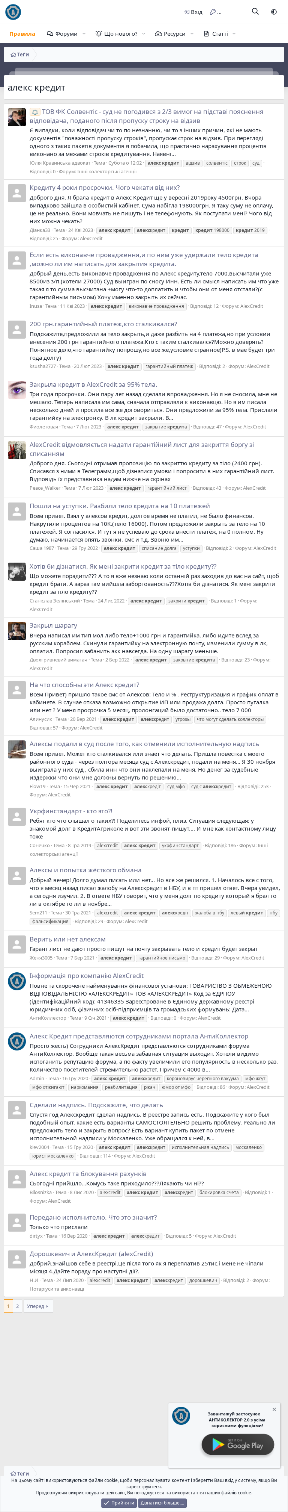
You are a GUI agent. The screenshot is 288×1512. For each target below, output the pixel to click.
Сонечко (40, 845)
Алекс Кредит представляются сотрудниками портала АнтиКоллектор (139, 1036)
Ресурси (175, 33)
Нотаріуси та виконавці (57, 1288)
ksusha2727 (43, 366)
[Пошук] (256, 11)
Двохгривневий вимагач (58, 659)
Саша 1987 (42, 548)
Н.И (34, 1280)
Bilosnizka (41, 1192)
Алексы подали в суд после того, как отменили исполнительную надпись (144, 743)
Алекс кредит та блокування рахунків (88, 1173)
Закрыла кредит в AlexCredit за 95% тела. (94, 384)
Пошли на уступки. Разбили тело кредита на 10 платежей (120, 505)
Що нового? (121, 33)
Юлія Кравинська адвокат (60, 162)
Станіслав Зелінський (55, 600)
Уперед (35, 1306)
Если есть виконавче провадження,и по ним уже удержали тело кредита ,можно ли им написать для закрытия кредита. (144, 259)
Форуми (67, 33)
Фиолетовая (44, 426)
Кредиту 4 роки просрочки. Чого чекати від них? (105, 187)
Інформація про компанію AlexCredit (87, 975)
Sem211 (38, 912)
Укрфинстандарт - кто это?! (71, 811)
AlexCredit (91, 238)
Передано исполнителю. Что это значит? (93, 1217)
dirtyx (36, 1235)
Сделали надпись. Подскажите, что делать (96, 1104)
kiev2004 (39, 1147)
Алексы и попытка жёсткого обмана (86, 870)
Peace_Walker (45, 487)
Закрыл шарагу (53, 625)
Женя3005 (41, 957)
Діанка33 (40, 230)
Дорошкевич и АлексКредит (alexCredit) (91, 1253)
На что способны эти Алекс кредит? (84, 684)
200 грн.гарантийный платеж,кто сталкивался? (103, 323)
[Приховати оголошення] (274, 1410)
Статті (220, 33)
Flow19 (37, 786)
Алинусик (41, 719)
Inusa (36, 306)
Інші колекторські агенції (106, 171)
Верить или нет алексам (68, 939)
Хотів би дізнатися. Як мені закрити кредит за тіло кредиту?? (123, 566)
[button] (273, 11)
